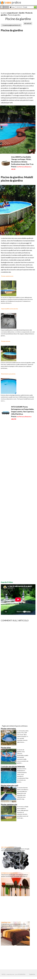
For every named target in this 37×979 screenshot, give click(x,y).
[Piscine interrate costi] (9, 794)
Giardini (21, 13)
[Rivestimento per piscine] (8, 386)
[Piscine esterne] (8, 353)
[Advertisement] (18, 52)
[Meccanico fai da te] (15, 858)
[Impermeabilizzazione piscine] (8, 321)
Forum (13, 7)
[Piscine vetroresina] (9, 737)
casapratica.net (12, 13)
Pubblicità (32, 974)
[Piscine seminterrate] (8, 288)
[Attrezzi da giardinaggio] (15, 884)
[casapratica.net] (10, 2)
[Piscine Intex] (9, 756)
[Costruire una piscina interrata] (9, 775)
